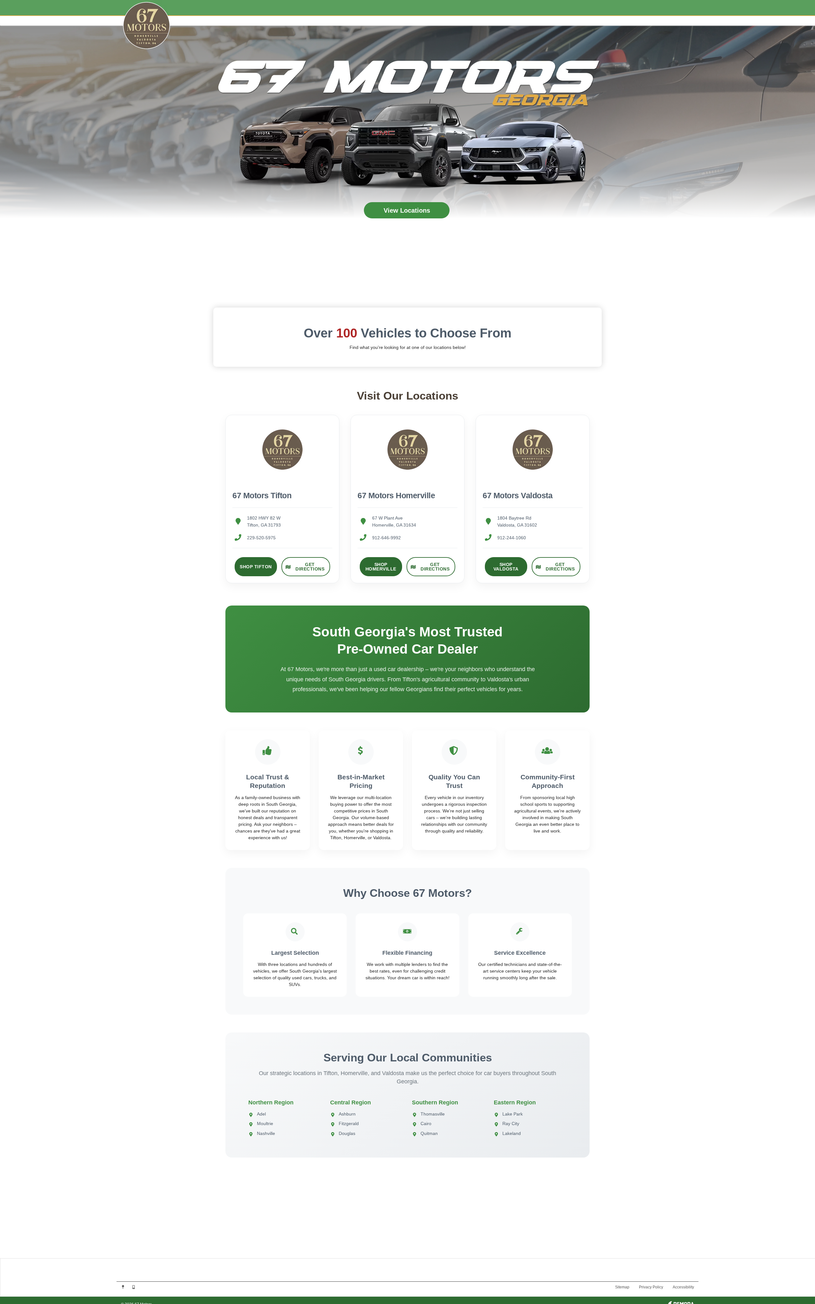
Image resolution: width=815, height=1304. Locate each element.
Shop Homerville (380, 566)
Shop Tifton (256, 566)
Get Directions (309, 566)
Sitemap (622, 1287)
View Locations (407, 210)
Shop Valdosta (506, 566)
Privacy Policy (651, 1287)
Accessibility (683, 1287)
